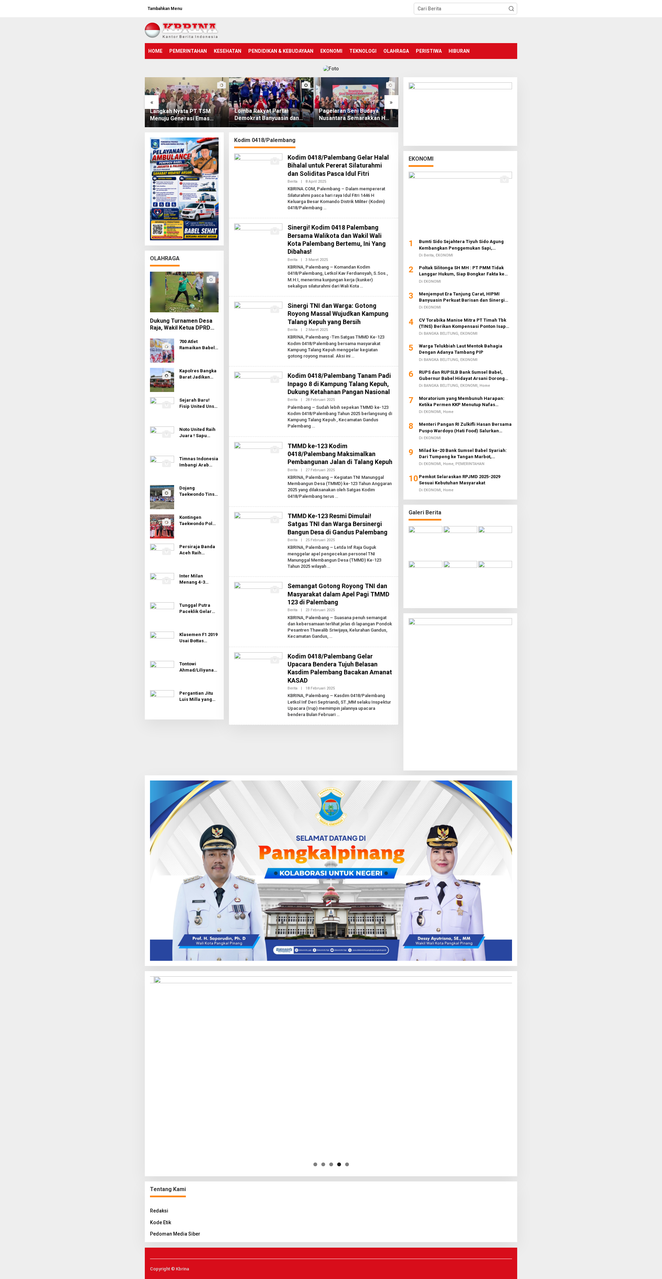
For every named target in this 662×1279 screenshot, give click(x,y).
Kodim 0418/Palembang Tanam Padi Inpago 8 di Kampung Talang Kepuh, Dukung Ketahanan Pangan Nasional (339, 383)
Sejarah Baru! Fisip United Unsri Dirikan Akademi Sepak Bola (198, 403)
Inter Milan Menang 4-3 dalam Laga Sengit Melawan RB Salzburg (196, 579)
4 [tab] (339, 1164)
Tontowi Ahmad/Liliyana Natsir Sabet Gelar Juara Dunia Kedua (196, 667)
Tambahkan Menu (165, 8)
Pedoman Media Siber (175, 1234)
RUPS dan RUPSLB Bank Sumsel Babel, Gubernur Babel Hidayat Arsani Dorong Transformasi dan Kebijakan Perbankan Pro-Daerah (462, 375)
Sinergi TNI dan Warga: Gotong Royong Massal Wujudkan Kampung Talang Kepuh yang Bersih (338, 313)
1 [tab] (315, 1164)
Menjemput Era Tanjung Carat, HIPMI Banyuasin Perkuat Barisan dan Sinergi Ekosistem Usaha (462, 297)
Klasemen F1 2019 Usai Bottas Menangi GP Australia (198, 638)
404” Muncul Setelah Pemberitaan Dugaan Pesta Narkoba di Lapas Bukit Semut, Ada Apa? (355, 115)
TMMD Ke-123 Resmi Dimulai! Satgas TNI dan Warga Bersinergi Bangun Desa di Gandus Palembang (338, 524)
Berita (293, 181)
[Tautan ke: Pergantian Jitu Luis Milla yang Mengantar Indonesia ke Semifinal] (162, 702)
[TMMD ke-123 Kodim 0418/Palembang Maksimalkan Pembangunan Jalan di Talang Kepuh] (336, 496)
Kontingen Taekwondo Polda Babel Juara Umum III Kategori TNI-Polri (198, 521)
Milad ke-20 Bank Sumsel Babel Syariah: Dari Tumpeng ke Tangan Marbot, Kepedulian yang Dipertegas (463, 453)
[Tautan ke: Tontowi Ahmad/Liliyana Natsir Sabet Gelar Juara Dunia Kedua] (162, 672)
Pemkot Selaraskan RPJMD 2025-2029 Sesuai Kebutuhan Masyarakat (459, 479)
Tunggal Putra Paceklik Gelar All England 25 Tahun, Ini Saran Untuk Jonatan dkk (197, 609)
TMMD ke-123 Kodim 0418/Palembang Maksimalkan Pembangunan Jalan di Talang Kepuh (340, 454)
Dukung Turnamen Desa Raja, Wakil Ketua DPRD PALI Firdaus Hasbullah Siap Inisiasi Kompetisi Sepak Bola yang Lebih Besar (181, 325)
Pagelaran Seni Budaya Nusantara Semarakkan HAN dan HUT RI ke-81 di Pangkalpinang (271, 115)
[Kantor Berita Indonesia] (181, 29)
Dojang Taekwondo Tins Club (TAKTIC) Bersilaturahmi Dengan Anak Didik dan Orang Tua (196, 491)
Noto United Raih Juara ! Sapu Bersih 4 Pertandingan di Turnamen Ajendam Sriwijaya (197, 433)
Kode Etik (160, 1222)
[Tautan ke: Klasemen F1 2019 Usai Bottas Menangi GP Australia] (162, 643)
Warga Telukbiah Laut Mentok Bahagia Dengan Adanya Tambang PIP (460, 348)
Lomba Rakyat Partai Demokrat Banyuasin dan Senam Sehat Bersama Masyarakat (182, 115)
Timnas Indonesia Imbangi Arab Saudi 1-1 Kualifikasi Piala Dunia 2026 (198, 462)
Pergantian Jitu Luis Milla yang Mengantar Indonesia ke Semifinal (196, 697)
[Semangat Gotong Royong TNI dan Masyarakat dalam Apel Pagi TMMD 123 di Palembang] (330, 636)
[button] (511, 8)
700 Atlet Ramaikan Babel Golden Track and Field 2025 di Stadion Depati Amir (198, 345)
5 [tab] (347, 1164)
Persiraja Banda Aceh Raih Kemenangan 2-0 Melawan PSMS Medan (197, 550)
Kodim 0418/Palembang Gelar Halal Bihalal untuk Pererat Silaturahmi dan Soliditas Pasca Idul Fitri (338, 165)
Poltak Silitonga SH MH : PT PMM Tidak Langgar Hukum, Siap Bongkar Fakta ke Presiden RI (461, 271)
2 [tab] (323, 1164)
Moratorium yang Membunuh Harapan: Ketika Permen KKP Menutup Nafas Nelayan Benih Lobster (461, 401)
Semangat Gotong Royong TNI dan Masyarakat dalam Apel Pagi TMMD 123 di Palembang (338, 594)
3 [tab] (331, 1164)
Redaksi (159, 1210)
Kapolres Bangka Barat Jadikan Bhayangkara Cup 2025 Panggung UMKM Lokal (198, 374)
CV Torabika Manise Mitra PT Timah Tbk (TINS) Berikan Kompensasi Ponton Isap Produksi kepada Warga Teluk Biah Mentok (465, 323)
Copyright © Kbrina (169, 1268)
